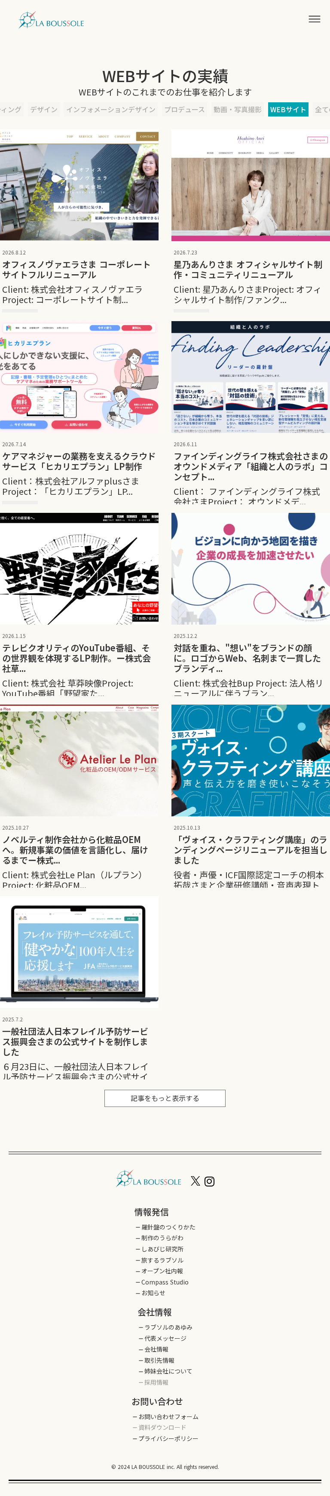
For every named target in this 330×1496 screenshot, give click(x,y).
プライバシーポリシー (168, 1439)
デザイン (44, 109)
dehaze (314, 19)
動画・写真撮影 (238, 109)
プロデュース (184, 109)
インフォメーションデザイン (111, 109)
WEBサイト (288, 109)
